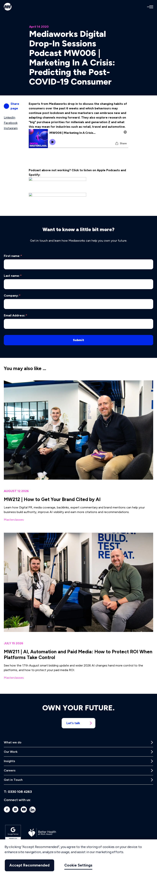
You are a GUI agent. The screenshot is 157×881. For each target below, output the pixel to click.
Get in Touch (13, 780)
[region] (78, 860)
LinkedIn (9, 117)
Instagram (11, 128)
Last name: (13, 276)
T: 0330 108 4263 (18, 792)
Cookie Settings (78, 865)
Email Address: (15, 315)
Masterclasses (14, 519)
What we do (12, 742)
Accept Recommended (29, 865)
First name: (13, 256)
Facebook (10, 123)
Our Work (10, 752)
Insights (9, 761)
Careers (10, 770)
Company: (12, 295)
